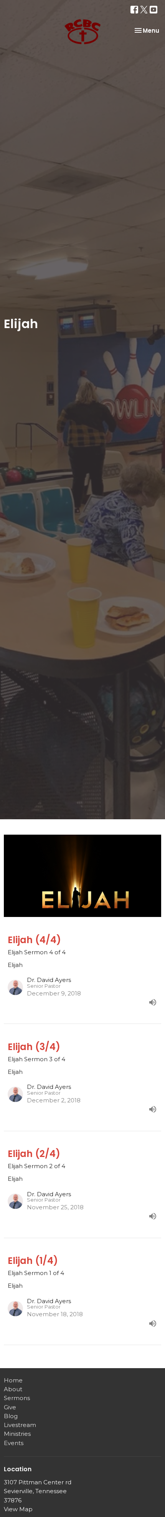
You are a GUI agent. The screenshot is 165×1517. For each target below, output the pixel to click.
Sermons (17, 1398)
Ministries (17, 1433)
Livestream (20, 1425)
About (13, 1389)
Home (13, 1380)
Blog (11, 1416)
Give (10, 1407)
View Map (18, 1509)
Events (13, 1443)
